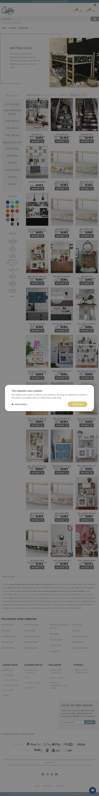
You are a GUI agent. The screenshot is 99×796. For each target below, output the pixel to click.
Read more (56, 397)
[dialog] (49, 398)
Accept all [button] (77, 404)
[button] (19, 404)
